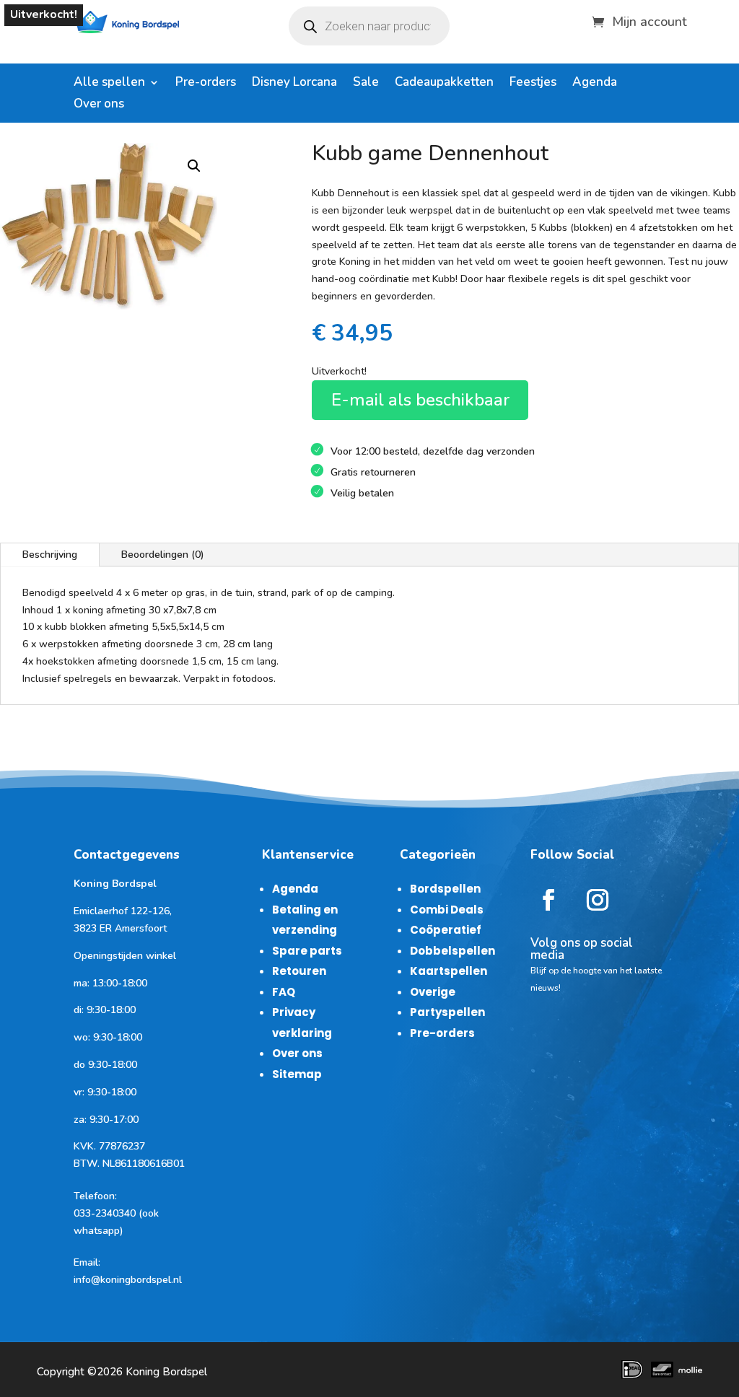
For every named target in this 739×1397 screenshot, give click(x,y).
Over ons (99, 105)
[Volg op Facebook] (548, 899)
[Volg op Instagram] (597, 899)
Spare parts (307, 950)
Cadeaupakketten (444, 83)
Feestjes (533, 83)
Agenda (594, 83)
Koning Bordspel (166, 1372)
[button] (194, 166)
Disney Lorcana (294, 83)
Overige (432, 991)
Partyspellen (447, 1012)
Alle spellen (109, 83)
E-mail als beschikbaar (420, 399)
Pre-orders (205, 83)
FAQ (283, 991)
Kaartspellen (448, 970)
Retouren (299, 970)
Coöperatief (445, 929)
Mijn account (649, 20)
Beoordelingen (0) (162, 554)
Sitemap (297, 1074)
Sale (366, 83)
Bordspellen (445, 888)
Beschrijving (49, 554)
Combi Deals (447, 909)
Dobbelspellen (452, 950)
